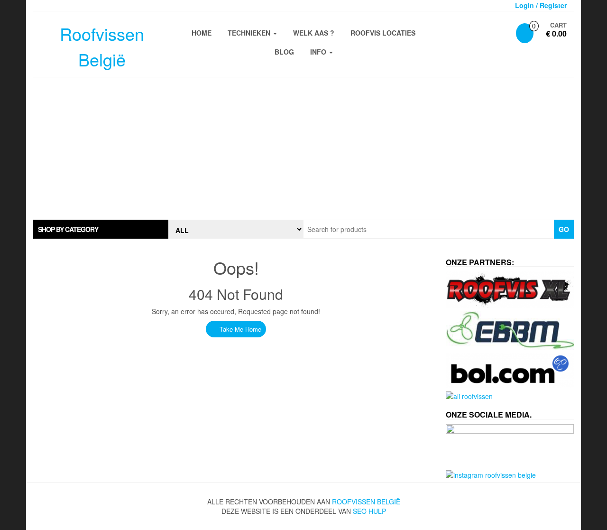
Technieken (250, 32)
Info (319, 51)
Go (564, 229)
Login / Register (541, 5)
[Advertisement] (303, 148)
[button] (100, 229)
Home (202, 32)
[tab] (100, 229)
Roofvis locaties (382, 32)
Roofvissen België (366, 501)
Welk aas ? (313, 32)
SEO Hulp (369, 511)
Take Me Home (239, 329)
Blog (284, 51)
